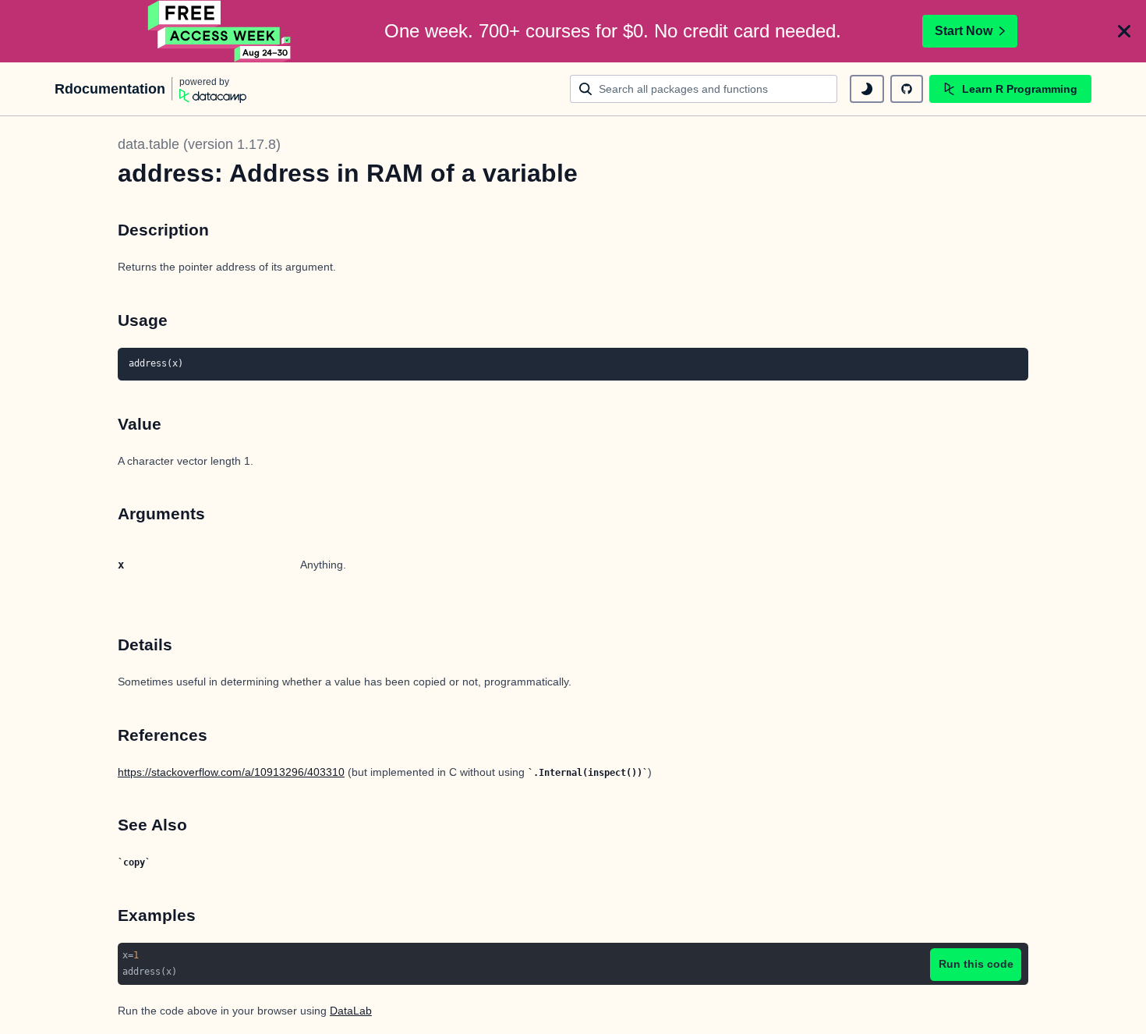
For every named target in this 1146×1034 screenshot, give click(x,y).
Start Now (963, 30)
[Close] (1124, 31)
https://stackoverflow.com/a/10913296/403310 (231, 772)
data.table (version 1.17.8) (199, 144)
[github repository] (906, 89)
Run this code (976, 964)
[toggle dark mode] (867, 89)
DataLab (351, 1010)
